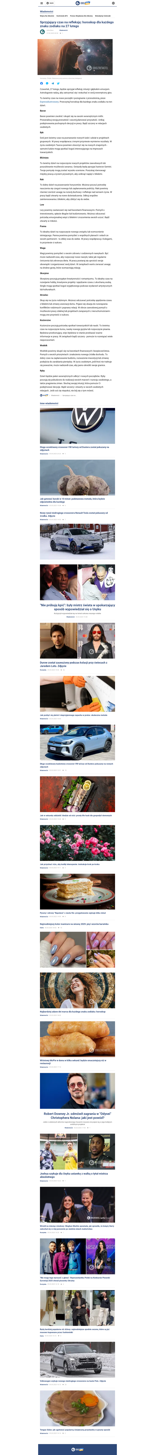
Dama (42, 928)
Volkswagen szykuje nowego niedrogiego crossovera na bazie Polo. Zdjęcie (73, 1381)
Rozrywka (43, 670)
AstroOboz (50, 30)
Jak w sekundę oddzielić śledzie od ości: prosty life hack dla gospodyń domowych (76, 815)
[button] (75, 57)
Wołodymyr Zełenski (103, 16)
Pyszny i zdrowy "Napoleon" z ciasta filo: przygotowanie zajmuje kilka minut (73, 913)
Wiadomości (63, 30)
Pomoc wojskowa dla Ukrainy (81, 16)
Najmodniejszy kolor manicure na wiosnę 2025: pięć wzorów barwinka (74, 924)
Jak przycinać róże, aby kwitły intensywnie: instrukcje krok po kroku (70, 864)
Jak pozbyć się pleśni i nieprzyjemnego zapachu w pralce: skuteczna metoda (73, 715)
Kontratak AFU (62, 16)
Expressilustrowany (49, 101)
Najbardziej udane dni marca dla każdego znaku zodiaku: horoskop (72, 1011)
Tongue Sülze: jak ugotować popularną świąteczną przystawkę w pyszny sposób (75, 1430)
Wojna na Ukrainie (47, 16)
